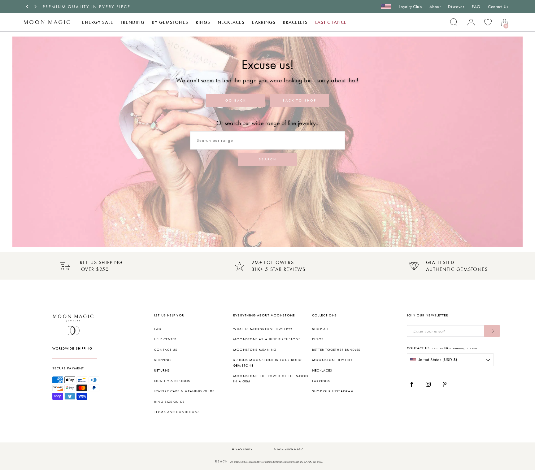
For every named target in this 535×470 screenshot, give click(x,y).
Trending (133, 22)
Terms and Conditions (177, 412)
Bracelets (295, 22)
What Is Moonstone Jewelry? (262, 329)
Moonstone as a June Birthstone (266, 339)
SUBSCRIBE (492, 331)
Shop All (320, 329)
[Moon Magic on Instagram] (430, 384)
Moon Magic (294, 449)
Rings (203, 22)
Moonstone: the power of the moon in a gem (270, 379)
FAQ (476, 6)
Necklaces (231, 22)
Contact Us (498, 6)
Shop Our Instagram (333, 391)
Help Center (165, 339)
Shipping (162, 360)
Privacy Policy (242, 449)
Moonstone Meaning (254, 350)
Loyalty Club (410, 6)
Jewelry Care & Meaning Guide (184, 391)
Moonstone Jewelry (332, 360)
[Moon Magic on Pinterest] (446, 384)
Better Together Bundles (336, 350)
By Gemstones (170, 22)
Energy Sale (97, 22)
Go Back (235, 100)
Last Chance (331, 22)
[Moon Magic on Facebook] (414, 384)
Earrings (264, 22)
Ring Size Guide (169, 402)
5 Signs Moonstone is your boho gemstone (267, 363)
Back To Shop (299, 100)
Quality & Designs (172, 381)
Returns (162, 370)
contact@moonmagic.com (455, 348)
